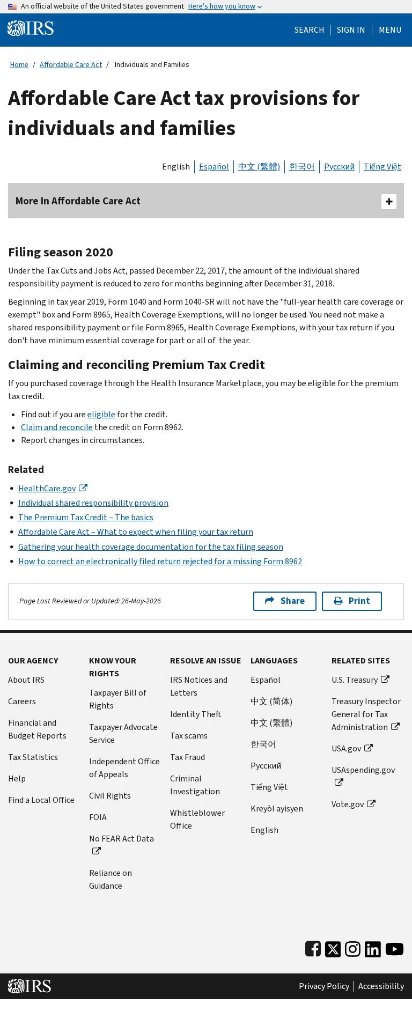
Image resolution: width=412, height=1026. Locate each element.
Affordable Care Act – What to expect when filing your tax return (135, 531)
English (176, 166)
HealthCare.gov (47, 488)
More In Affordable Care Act (78, 201)
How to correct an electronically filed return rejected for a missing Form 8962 (160, 561)
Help (17, 778)
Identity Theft (196, 714)
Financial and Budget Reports (37, 729)
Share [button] (293, 601)
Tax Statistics (33, 757)
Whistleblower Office (197, 819)
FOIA (98, 817)
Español (214, 166)
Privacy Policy (324, 986)
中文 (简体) (271, 701)
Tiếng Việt (382, 166)
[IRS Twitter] (333, 947)
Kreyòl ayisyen (277, 808)
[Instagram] (352, 947)
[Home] (31, 27)
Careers (22, 701)
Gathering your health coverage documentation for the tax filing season (150, 546)
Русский (339, 166)
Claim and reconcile (57, 427)
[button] (351, 30)
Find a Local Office (41, 800)
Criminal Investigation (195, 785)
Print (359, 601)
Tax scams (189, 735)
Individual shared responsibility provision (93, 502)
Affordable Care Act (71, 65)
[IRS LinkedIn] (373, 947)
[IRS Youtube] (394, 947)
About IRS (26, 679)
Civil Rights (110, 795)
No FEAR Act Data (121, 838)
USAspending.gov (363, 770)
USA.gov (346, 748)
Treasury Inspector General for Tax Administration (366, 714)
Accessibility (381, 986)
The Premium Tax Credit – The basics (85, 517)
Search (310, 30)
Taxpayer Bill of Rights (117, 699)
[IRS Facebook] (313, 947)
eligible (101, 414)
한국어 (302, 166)
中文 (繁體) (259, 166)
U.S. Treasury (355, 679)
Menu (390, 30)
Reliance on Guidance (110, 879)
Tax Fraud (187, 757)
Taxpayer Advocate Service (123, 733)
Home (19, 65)
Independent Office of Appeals (124, 768)
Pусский (266, 765)
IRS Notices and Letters (198, 686)
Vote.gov (348, 804)
